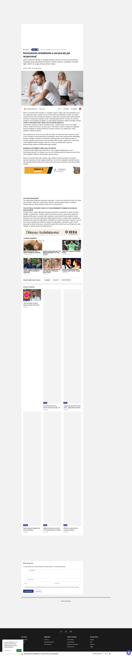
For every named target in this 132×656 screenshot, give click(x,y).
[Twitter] (66, 631)
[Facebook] (61, 631)
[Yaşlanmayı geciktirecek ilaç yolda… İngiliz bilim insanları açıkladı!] (72, 349)
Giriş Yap (38, 591)
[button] (97, 654)
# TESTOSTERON (66, 280)
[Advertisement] (66, 12)
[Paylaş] (109, 654)
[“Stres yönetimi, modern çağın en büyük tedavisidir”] (32, 349)
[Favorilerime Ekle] (80, 109)
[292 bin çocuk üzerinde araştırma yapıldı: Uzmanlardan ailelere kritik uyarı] (72, 472)
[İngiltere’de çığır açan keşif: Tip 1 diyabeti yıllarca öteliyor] (52, 472)
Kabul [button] (19, 650)
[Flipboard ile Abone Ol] (42, 109)
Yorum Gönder (28, 591)
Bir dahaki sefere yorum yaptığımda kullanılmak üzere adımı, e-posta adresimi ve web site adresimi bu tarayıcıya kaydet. (52, 587)
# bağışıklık (47, 280)
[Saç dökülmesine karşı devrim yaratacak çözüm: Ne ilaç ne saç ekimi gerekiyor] (52, 349)
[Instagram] (71, 631)
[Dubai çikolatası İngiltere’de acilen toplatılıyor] (32, 472)
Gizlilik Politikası (7, 650)
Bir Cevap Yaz (28, 563)
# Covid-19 (55, 280)
